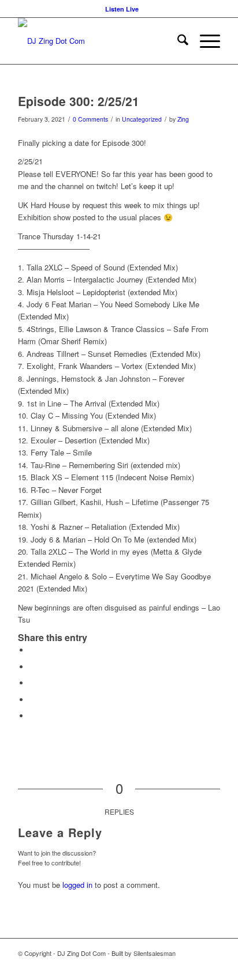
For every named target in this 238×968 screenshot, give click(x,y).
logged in (77, 884)
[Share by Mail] (32, 715)
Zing (183, 119)
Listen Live (122, 9)
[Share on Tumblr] (32, 682)
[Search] (177, 41)
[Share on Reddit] (32, 699)
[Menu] (204, 41)
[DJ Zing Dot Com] (99, 41)
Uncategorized (142, 119)
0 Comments (90, 119)
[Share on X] (32, 666)
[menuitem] (121, 9)
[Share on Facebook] (32, 650)
